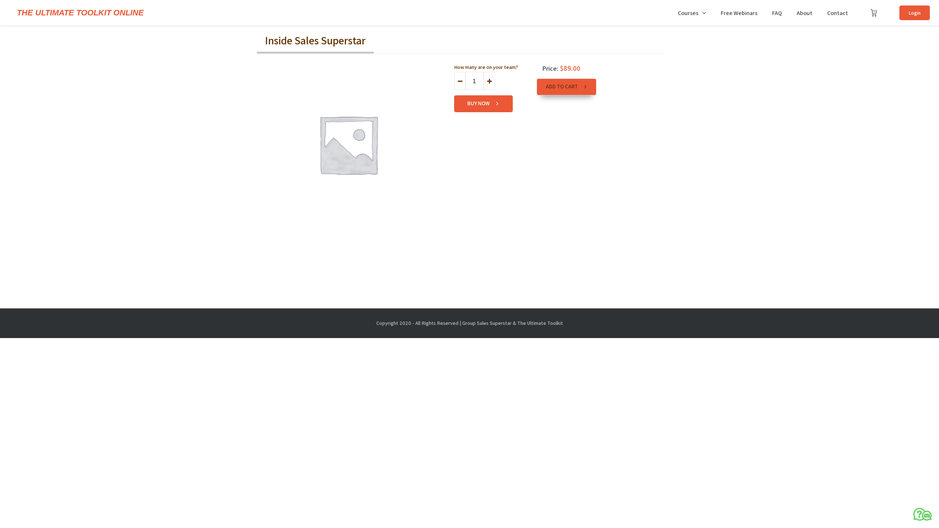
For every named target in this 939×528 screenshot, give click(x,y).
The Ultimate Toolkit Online (80, 13)
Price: (550, 68)
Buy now (479, 103)
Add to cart (562, 86)
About (804, 13)
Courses (688, 13)
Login (915, 13)
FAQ (777, 13)
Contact (837, 13)
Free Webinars (739, 13)
